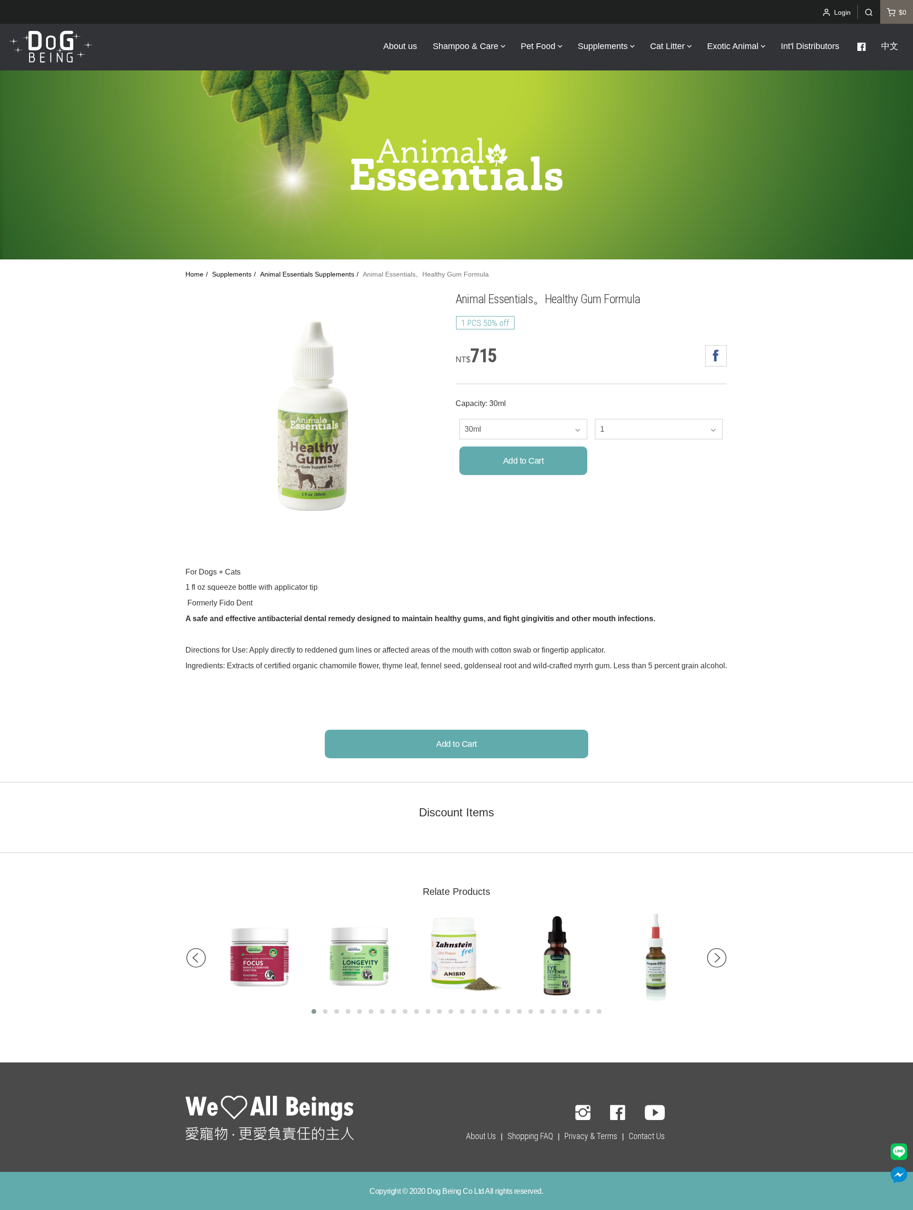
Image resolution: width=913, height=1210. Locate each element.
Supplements (232, 274)
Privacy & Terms (590, 1136)
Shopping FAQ (530, 1136)
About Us (481, 1136)
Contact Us (647, 1136)
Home (194, 274)
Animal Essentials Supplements (307, 274)
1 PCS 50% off (485, 323)
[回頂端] (269, 1119)
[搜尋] (869, 12)
